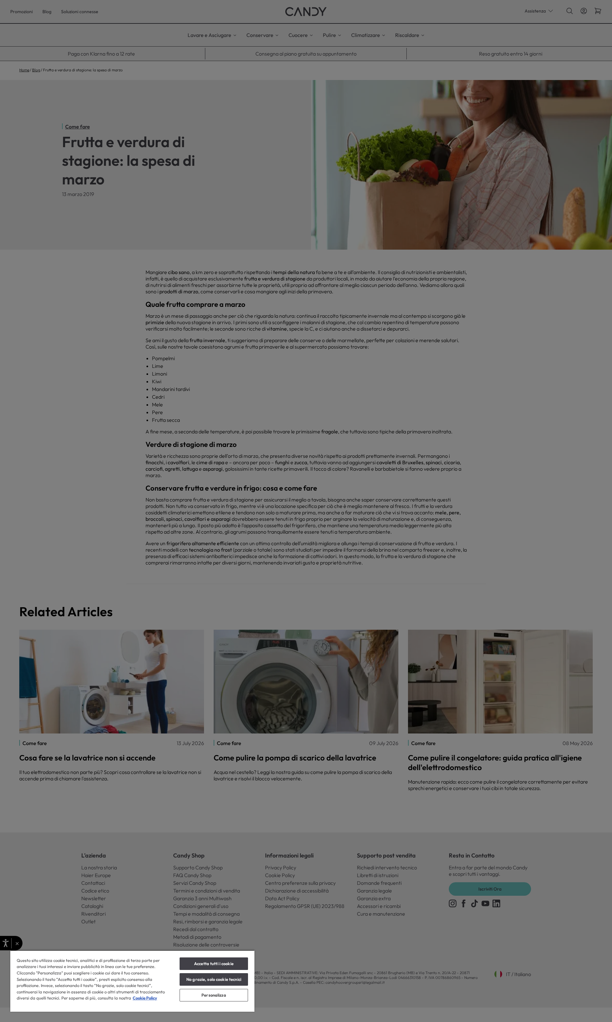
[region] (132, 981)
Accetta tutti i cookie (214, 963)
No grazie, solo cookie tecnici (213, 979)
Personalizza (213, 995)
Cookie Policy (145, 997)
